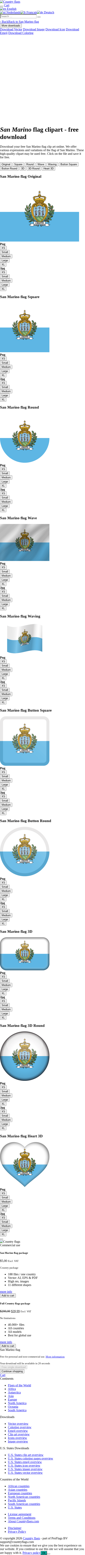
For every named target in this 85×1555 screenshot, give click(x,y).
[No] (48, 1553)
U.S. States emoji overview (25, 1462)
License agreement (19, 1514)
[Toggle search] (1, 6)
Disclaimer (14, 1528)
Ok (43, 1552)
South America (17, 1410)
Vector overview (18, 1423)
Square (18, 164)
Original (6, 164)
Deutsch (48, 12)
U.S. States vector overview (25, 1472)
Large (5, 260)
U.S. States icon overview (24, 1465)
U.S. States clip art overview (25, 1455)
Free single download (14, 1367)
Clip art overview (19, 1434)
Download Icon (55, 29)
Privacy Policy (17, 1531)
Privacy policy (32, 1552)
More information (55, 1356)
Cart (2, 1375)
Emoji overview (18, 1430)
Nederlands (13, 12)
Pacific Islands (17, 1500)
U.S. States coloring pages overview (30, 1458)
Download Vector (11, 29)
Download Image (34, 29)
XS (3, 247)
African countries (18, 1486)
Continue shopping (12, 1371)
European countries (20, 1493)
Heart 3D (48, 168)
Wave (41, 164)
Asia (11, 1396)
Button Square (68, 164)
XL (3, 264)
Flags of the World (19, 1385)
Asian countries (17, 1489)
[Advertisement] (42, 79)
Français (31, 12)
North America (17, 1403)
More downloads (11, 25)
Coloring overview (19, 1427)
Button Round (9, 168)
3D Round (34, 168)
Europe (12, 1399)
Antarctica (14, 1392)
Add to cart (8, 1295)
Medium (6, 256)
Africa (12, 1389)
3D (22, 168)
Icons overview (17, 1438)
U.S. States (15, 1507)
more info (6, 1291)
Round (30, 164)
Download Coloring (20, 33)
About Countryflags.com (23, 1521)
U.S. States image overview (25, 1469)
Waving (52, 164)
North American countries (24, 1496)
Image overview (18, 1441)
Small (5, 252)
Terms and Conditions (21, 1517)
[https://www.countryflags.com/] (10, 1)
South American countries (24, 1504)
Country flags (31, 1538)
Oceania (13, 1406)
